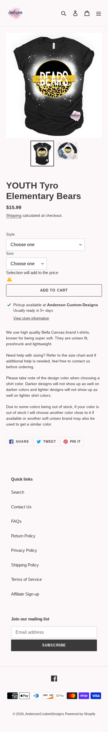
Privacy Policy (24, 550)
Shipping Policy (25, 565)
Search (17, 492)
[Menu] (98, 13)
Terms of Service (26, 579)
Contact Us (21, 506)
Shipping (13, 215)
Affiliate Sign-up (25, 594)
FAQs (16, 521)
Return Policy (23, 535)
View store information (31, 318)
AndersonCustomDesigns (44, 714)
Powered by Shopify (80, 714)
